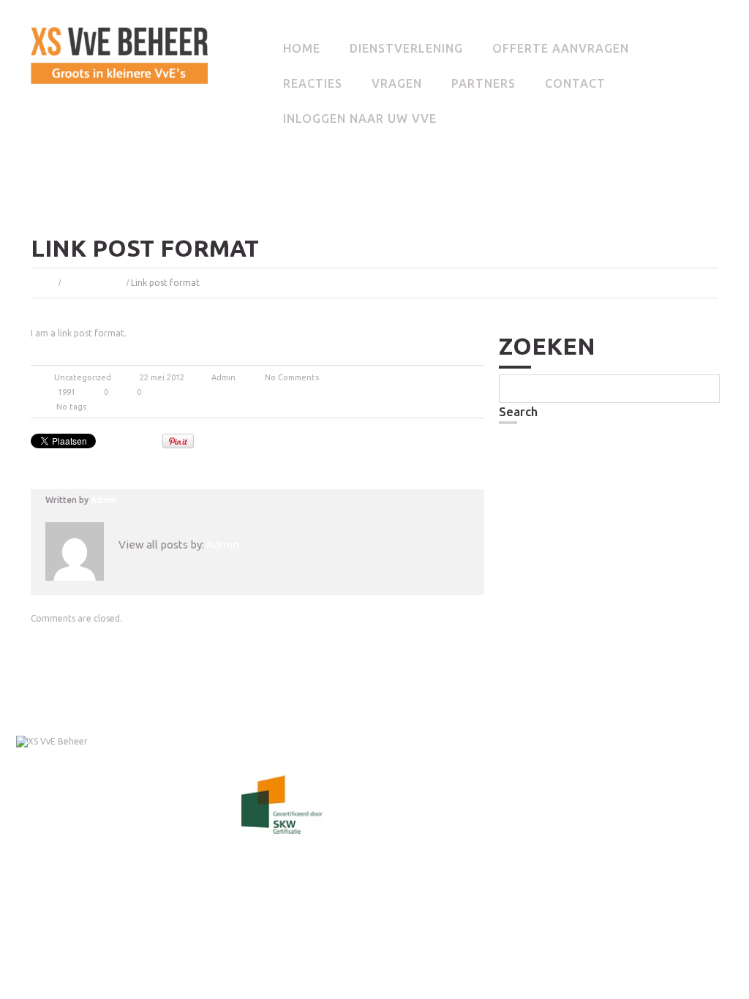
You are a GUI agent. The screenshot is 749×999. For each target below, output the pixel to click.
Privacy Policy (127, 751)
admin (223, 377)
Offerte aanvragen (560, 48)
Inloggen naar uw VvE (360, 118)
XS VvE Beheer (42, 751)
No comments (292, 377)
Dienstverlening (406, 48)
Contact (575, 83)
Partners (483, 83)
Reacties (312, 83)
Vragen (397, 83)
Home (301, 48)
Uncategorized (93, 282)
